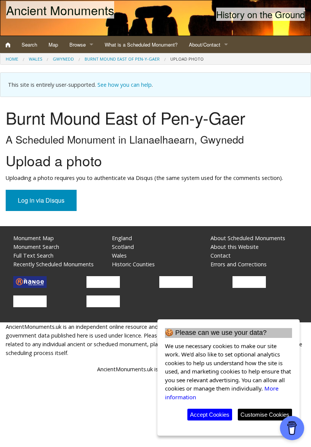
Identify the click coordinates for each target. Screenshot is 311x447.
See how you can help (124, 84)
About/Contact (204, 44)
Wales (35, 59)
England (122, 238)
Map (53, 44)
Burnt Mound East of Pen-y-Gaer (122, 59)
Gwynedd (63, 59)
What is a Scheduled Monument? (141, 44)
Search (29, 44)
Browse (77, 44)
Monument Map (33, 238)
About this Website (234, 246)
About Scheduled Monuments (247, 238)
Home (12, 59)
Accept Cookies (209, 414)
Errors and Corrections (238, 264)
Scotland (123, 246)
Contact (220, 255)
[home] (8, 44)
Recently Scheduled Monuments (53, 264)
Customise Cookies (264, 414)
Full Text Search (33, 255)
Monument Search (36, 246)
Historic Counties (133, 264)
